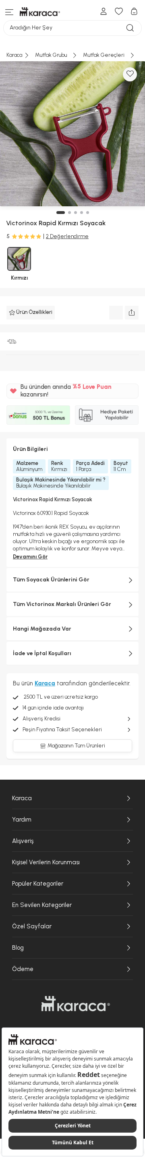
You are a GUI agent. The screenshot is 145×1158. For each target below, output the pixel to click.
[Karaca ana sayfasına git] (75, 1003)
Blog (18, 947)
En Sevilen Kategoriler (42, 905)
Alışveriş (22, 841)
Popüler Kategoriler (37, 883)
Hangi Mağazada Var (42, 628)
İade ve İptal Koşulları (42, 653)
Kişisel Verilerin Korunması (46, 862)
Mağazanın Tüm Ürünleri (76, 746)
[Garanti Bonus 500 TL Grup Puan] (38, 415)
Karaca (22, 798)
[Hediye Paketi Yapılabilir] (107, 415)
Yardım (21, 819)
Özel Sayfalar (32, 926)
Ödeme (22, 969)
